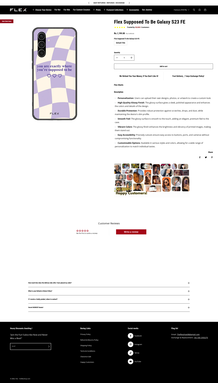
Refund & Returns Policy (89, 340)
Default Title (120, 43)
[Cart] (205, 10)
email (13, 346)
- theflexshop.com (24, 379)
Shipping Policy (86, 345)
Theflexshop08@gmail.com (188, 334)
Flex (16, 379)
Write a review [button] (131, 231)
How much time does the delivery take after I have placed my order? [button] (50, 283)
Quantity (117, 53)
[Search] (194, 10)
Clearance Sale (85, 356)
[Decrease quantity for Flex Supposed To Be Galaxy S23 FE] (117, 57)
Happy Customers (87, 362)
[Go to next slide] (129, 3)
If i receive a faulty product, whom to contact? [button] (43, 299)
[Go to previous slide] (89, 3)
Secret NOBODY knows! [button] (35, 307)
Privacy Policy (85, 334)
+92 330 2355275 (201, 337)
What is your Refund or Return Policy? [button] (40, 291)
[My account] (199, 10)
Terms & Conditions (87, 351)
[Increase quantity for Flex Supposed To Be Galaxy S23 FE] (131, 57)
